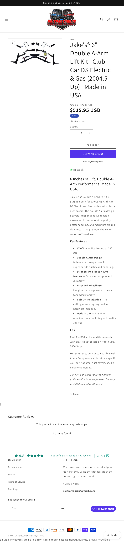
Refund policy (15, 467)
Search (11, 474)
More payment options (93, 161)
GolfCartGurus (21, 536)
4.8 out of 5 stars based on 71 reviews (70, 455)
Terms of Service (16, 481)
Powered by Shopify (35, 536)
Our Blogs (13, 489)
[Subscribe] (62, 508)
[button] (6, 19)
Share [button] (76, 393)
